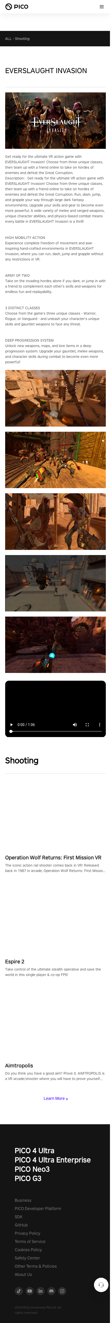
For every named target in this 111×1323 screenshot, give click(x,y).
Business (23, 1200)
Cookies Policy (28, 1249)
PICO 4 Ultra (34, 1150)
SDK (18, 1217)
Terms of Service (30, 1241)
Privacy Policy (27, 1233)
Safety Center (27, 1258)
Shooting (22, 38)
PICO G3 (28, 1178)
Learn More (54, 1098)
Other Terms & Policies (36, 1266)
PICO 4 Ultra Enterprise (53, 1159)
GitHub (21, 1225)
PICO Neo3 (32, 1169)
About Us (23, 1274)
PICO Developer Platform (38, 1208)
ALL (8, 38)
